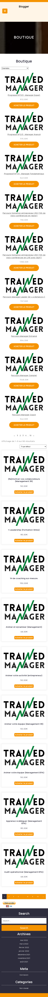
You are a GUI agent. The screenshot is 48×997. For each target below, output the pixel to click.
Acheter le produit (24, 105)
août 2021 (24, 962)
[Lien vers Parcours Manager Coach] (24, 402)
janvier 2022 (24, 951)
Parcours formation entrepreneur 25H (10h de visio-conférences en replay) (24, 214)
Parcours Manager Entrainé (24, 336)
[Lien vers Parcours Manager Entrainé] (24, 324)
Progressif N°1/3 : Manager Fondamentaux (24, 173)
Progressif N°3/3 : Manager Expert (24, 95)
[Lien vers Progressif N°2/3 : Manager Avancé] (24, 122)
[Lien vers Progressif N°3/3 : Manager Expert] (24, 83)
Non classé (24, 988)
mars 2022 (24, 944)
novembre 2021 (24, 958)
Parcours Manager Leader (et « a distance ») (24, 297)
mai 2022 (24, 940)
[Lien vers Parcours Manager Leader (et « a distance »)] (24, 285)
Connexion (24, 975)
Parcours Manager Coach (24, 414)
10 (38, 896)
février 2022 (24, 947)
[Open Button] (5, 11)
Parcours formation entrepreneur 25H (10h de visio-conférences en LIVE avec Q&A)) (24, 256)
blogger (24, 6)
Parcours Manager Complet (24, 375)
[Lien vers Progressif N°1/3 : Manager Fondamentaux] (24, 161)
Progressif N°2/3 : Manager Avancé (24, 134)
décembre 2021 (24, 955)
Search (24, 928)
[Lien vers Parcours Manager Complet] (24, 363)
